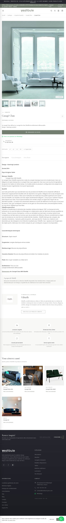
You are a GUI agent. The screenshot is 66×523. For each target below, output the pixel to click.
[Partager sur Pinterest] (17, 149)
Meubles (37, 457)
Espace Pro (51, 5)
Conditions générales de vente (10, 483)
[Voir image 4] (27, 103)
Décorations (38, 454)
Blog (3, 496)
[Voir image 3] (20, 103)
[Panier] (62, 10)
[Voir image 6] (42, 103)
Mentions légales (6, 485)
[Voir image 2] (12, 103)
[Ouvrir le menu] (3, 10)
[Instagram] (3, 465)
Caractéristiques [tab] (16, 157)
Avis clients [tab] (27, 157)
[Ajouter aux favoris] (62, 116)
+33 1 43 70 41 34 (41, 487)
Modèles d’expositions (40, 463)
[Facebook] (8, 465)
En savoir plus (11, 520)
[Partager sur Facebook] (10, 149)
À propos (4, 502)
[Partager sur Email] (20, 149)
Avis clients (5, 505)
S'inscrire (57, 437)
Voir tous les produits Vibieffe (32, 311)
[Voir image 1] (5, 103)
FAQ (3, 494)
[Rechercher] (51, 10)
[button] (33, 60)
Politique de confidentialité (9, 488)
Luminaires (38, 471)
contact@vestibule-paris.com (44, 490)
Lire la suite (25, 307)
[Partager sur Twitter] (13, 149)
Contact (4, 499)
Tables (36, 465)
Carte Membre (6, 491)
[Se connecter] (54, 10)
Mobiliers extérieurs (40, 468)
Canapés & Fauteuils (40, 460)
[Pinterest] (12, 465)
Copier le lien (28, 149)
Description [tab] (5, 157)
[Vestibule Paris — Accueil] (27, 10)
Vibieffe (7, 112)
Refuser (52, 519)
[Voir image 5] (35, 103)
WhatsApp (39, 493)
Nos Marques (38, 474)
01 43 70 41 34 (60, 5)
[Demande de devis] (58, 10)
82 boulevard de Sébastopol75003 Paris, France (44, 483)
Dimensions (6, 271)
